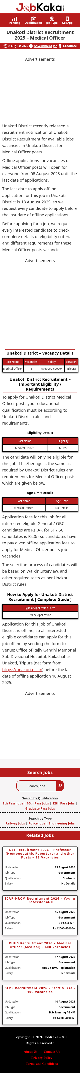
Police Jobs (36, 823)
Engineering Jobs (62, 823)
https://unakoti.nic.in (22, 669)
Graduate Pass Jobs (40, 808)
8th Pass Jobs (13, 803)
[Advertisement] (40, 304)
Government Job (45, 46)
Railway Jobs (16, 823)
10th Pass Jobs (38, 803)
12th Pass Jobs (63, 803)
